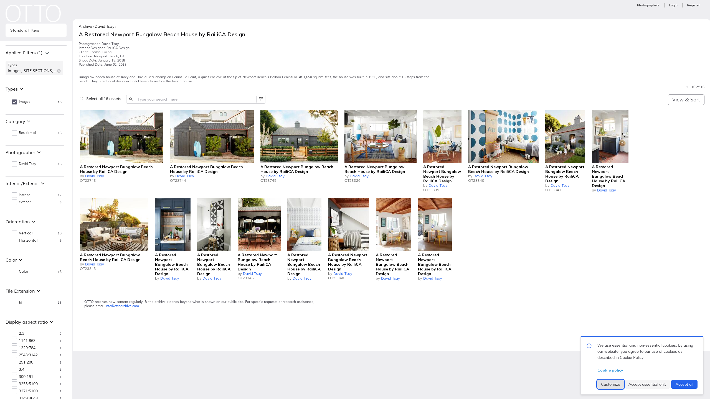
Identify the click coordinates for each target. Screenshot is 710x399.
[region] (36, 63)
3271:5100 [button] (28, 391)
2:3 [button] (21, 333)
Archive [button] (85, 26)
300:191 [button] (26, 377)
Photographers (648, 5)
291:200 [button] (26, 362)
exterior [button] (25, 202)
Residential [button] (27, 133)
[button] (58, 70)
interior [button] (24, 195)
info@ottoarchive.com (122, 306)
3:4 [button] (21, 369)
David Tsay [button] (27, 164)
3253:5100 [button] (28, 384)
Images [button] (24, 102)
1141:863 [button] (27, 341)
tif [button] (20, 302)
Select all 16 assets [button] (103, 98)
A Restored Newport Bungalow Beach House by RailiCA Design (116, 169)
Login (673, 5)
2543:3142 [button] (28, 355)
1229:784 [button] (27, 348)
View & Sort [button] (686, 100)
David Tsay (94, 176)
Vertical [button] (25, 233)
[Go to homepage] (33, 13)
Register (693, 5)
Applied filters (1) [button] (24, 53)
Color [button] (23, 271)
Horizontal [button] (28, 240)
